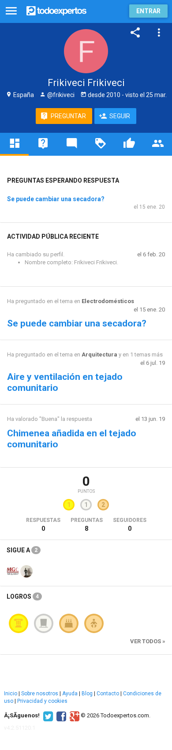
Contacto (108, 693)
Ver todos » (147, 641)
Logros (23, 596)
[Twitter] (47, 715)
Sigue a (22, 550)
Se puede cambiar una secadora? (56, 198)
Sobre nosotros (39, 693)
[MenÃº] (11, 11)
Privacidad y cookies (42, 701)
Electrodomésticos (108, 301)
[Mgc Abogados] (13, 570)
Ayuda (70, 693)
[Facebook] (60, 715)
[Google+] (73, 715)
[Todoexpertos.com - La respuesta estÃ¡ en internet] (56, 10)
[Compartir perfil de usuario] (135, 32)
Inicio (10, 693)
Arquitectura (99, 354)
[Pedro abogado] (26, 570)
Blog (87, 693)
